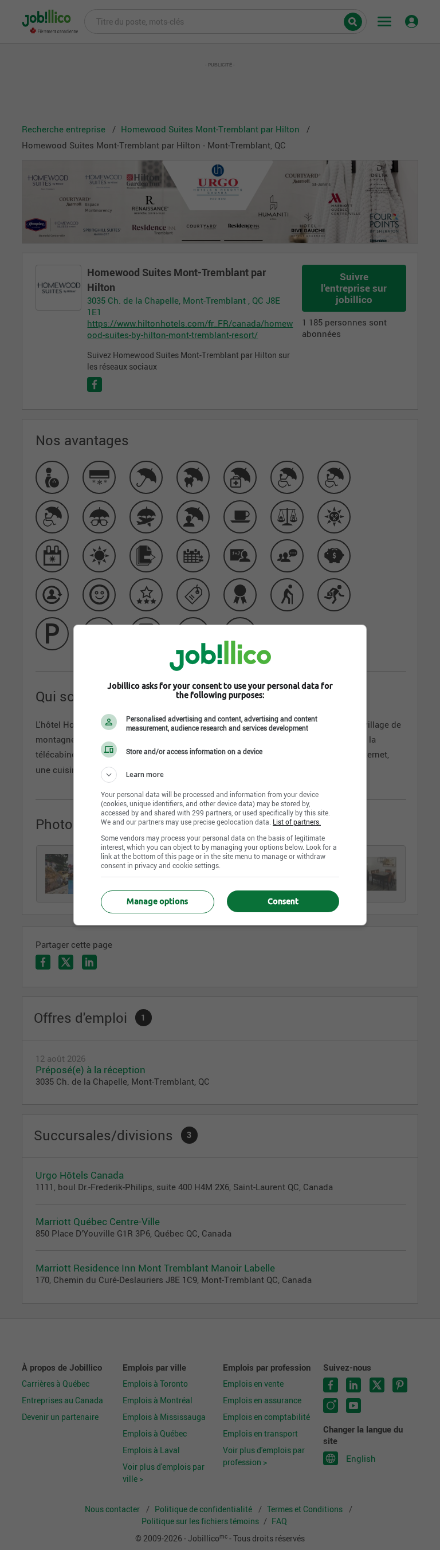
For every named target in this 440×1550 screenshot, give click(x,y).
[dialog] (220, 775)
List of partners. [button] (297, 821)
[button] (220, 775)
